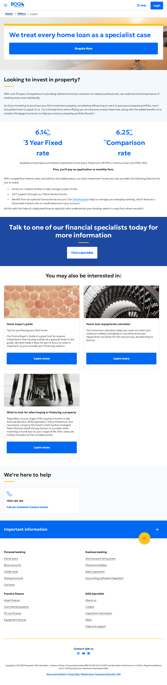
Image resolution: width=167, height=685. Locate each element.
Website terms (87, 674)
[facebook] (89, 654)
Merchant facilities (96, 565)
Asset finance (12, 600)
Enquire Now (83, 48)
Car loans (9, 584)
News (88, 619)
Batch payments (95, 571)
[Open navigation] (5, 5)
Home (9, 13)
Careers (89, 606)
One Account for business (100, 558)
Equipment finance (15, 619)
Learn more (42, 358)
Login (156, 5)
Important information (98, 613)
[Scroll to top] (144, 538)
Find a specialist (82, 252)
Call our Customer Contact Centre (27, 507)
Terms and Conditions (56, 674)
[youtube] (83, 654)
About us (90, 600)
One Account (80, 199)
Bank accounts (12, 565)
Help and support (95, 626)
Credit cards (11, 571)
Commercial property (16, 606)
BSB (119, 674)
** (105, 140)
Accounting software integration (104, 578)
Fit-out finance (12, 613)
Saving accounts (13, 578)
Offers (21, 13)
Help (143, 5)
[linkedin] (78, 654)
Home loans (11, 558)
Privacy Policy (73, 674)
